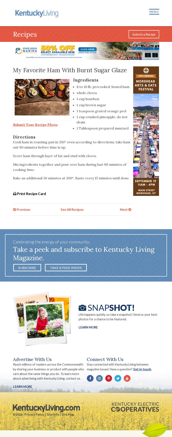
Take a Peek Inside (66, 268)
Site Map (68, 414)
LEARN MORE (22, 386)
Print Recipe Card (31, 193)
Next (124, 209)
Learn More (88, 327)
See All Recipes (72, 209)
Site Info (53, 414)
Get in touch (142, 369)
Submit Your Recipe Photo (35, 125)
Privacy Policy (34, 414)
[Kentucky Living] (37, 13)
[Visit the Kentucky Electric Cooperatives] (135, 407)
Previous (23, 209)
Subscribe (27, 268)
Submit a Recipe (143, 34)
